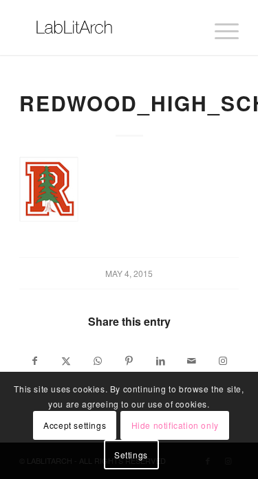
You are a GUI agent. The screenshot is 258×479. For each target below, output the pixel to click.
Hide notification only (175, 425)
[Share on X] (67, 361)
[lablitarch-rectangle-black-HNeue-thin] (107, 27)
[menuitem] (220, 27)
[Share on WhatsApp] (98, 361)
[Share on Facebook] (35, 361)
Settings (131, 454)
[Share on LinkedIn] (160, 361)
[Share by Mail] (192, 361)
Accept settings (74, 425)
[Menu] (220, 27)
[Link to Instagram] (223, 361)
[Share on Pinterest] (129, 361)
